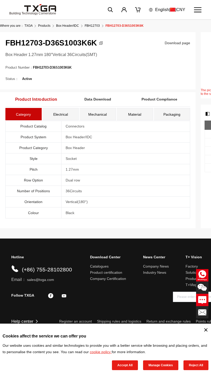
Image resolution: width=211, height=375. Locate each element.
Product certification (106, 272)
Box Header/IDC (67, 26)
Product (192, 279)
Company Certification (108, 279)
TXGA (28, 26)
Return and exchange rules (168, 321)
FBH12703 (92, 26)
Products (44, 26)
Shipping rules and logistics (119, 321)
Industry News (154, 272)
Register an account (75, 321)
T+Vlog (191, 285)
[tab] (23, 114)
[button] (101, 43)
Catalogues (99, 266)
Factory (192, 266)
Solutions (193, 272)
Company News (156, 266)
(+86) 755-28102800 (47, 269)
